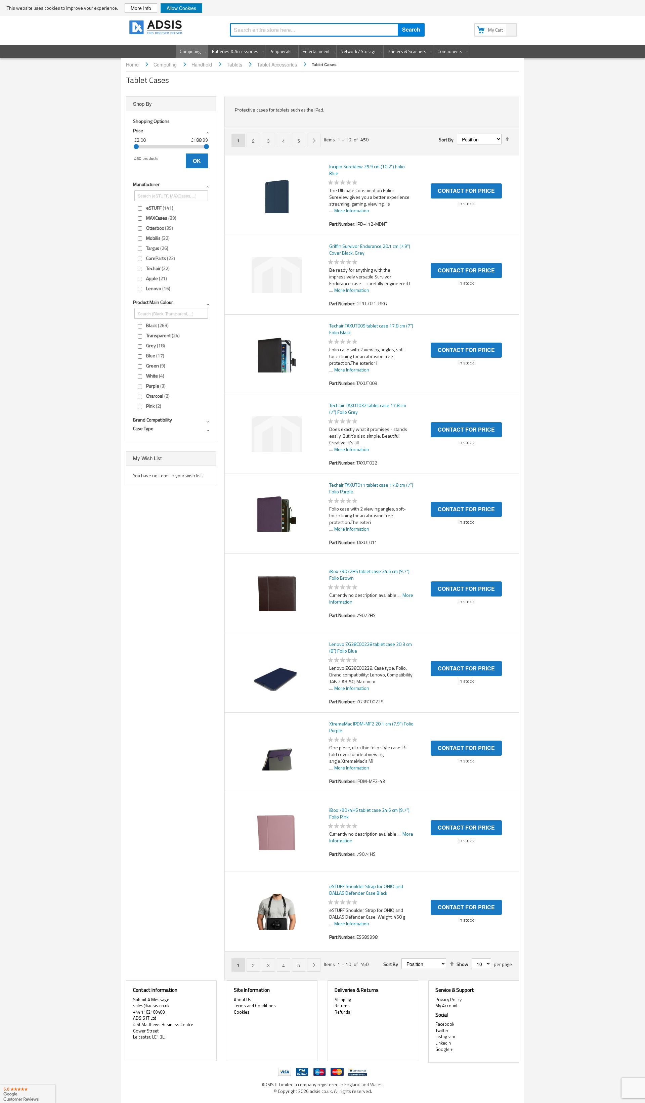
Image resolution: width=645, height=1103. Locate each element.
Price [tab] (138, 130)
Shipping (343, 999)
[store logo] (156, 28)
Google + (444, 1049)
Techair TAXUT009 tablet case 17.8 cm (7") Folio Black (371, 329)
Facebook (444, 1024)
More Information (351, 210)
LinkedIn (443, 1043)
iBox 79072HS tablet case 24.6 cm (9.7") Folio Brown (369, 574)
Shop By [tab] (142, 103)
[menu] (322, 51)
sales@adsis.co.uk (151, 1005)
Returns (342, 1005)
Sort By (446, 139)
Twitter (441, 1030)
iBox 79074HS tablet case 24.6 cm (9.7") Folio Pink (369, 813)
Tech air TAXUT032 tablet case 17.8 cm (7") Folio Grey (367, 408)
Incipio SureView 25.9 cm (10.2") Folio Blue (367, 170)
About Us (242, 999)
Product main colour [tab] (153, 302)
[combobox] (327, 30)
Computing (166, 64)
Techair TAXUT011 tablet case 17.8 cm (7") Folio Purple (371, 488)
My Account (446, 1005)
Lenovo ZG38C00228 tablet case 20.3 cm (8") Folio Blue (370, 647)
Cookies (242, 1012)
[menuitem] (192, 51)
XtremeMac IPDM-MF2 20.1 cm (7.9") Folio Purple (371, 727)
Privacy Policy (448, 999)
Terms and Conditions (255, 1005)
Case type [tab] (143, 428)
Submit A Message (151, 999)
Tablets (235, 64)
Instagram (445, 1036)
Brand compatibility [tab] (152, 419)
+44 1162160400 (149, 1012)
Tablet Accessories (277, 64)
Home (133, 64)
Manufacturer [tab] (146, 184)
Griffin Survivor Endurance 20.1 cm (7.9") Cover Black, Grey (369, 249)
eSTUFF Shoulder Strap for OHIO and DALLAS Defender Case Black (366, 889)
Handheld (202, 64)
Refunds (342, 1012)
